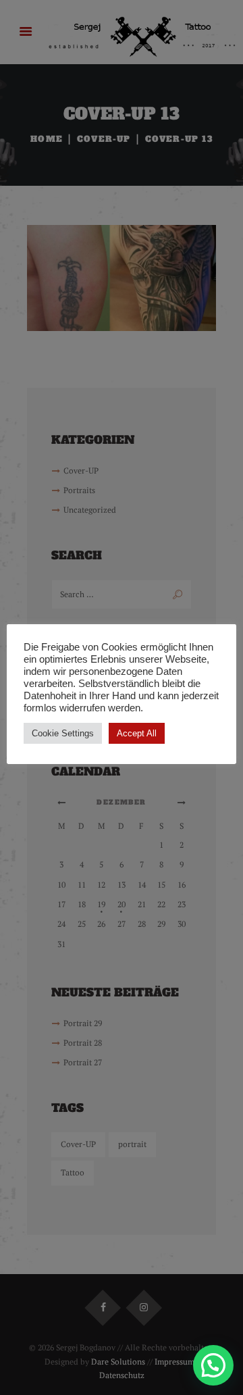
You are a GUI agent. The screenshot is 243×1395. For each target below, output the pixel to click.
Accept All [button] (137, 733)
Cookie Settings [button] (63, 733)
